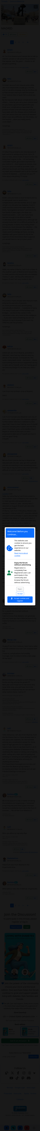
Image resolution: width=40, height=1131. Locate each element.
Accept (20, 594)
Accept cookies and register (21, 599)
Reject (20, 589)
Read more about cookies (21, 554)
